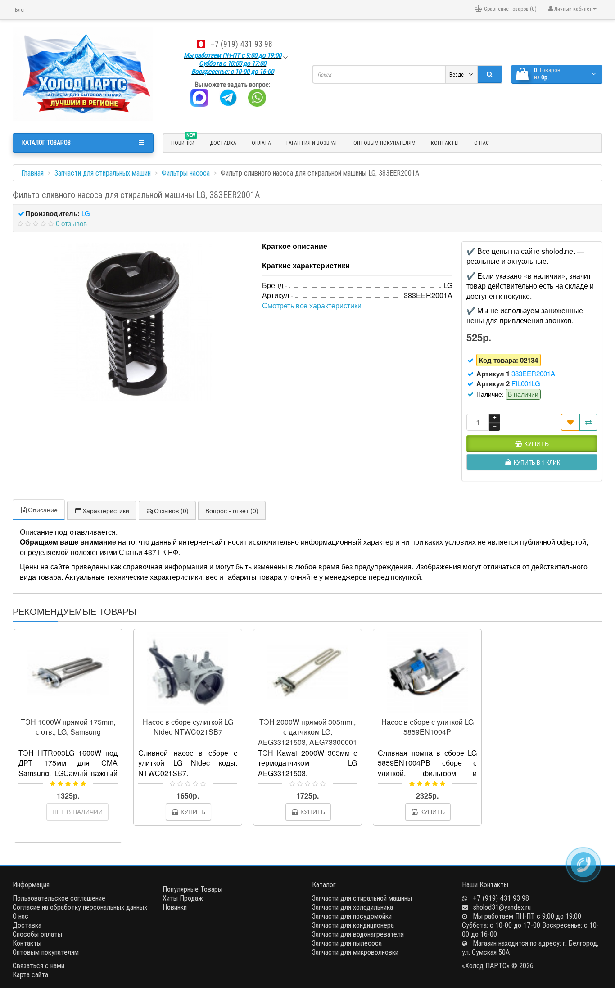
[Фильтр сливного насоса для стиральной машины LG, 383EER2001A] (132, 321)
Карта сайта (30, 974)
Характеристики (105, 510)
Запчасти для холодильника (352, 906)
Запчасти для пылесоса (347, 942)
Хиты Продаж (183, 897)
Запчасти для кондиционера (353, 924)
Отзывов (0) (171, 510)
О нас (481, 143)
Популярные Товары (192, 888)
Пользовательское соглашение (59, 897)
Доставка (223, 143)
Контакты (445, 143)
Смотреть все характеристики (312, 305)
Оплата (261, 143)
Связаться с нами (38, 965)
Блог (20, 9)
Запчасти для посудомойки (352, 915)
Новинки (175, 906)
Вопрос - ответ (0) (231, 510)
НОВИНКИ (183, 141)
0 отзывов (71, 223)
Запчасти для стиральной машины (362, 897)
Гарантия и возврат (312, 143)
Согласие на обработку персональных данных (80, 906)
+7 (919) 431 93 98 (241, 44)
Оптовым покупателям (384, 143)
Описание (43, 509)
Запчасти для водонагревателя (358, 933)
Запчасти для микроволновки (355, 951)
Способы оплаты (37, 933)
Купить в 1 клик (72, 709)
